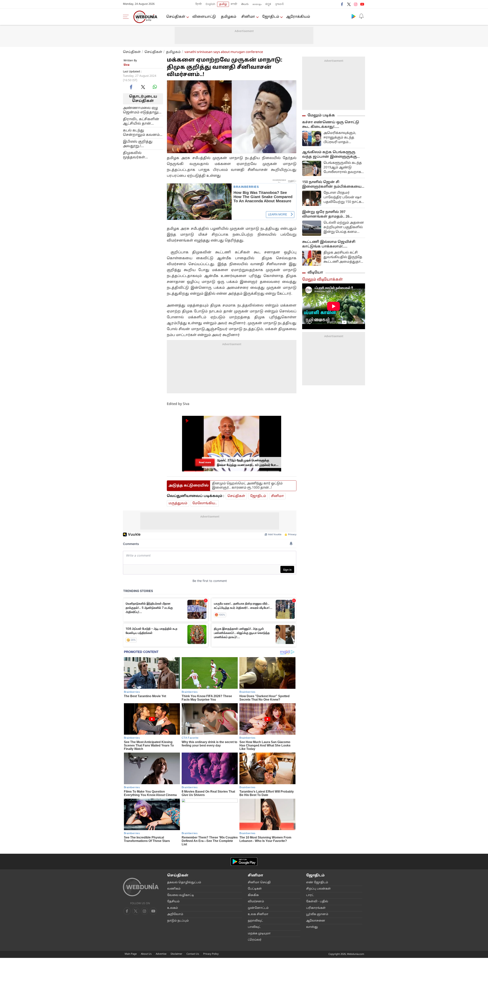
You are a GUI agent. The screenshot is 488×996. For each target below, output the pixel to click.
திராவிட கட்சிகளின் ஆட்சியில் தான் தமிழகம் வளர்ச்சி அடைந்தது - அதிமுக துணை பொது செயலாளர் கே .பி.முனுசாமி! (141, 121)
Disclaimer (176, 954)
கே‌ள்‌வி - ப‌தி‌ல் (317, 901)
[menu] (127, 17)
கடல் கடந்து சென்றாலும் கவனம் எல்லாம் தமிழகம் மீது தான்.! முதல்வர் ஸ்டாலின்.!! (142, 132)
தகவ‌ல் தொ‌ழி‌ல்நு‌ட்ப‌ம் (184, 882)
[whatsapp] (154, 86)
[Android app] (244, 862)
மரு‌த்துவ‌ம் (178, 503)
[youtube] (362, 4)
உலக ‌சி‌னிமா (258, 914)
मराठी (234, 4)
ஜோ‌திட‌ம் (270, 17)
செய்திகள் (175, 17)
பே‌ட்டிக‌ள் (255, 889)
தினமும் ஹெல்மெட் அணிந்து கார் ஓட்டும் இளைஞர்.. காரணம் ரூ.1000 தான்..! (247, 486)
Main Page (131, 954)
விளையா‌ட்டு (204, 17)
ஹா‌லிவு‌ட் (255, 921)
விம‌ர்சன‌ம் (256, 901)
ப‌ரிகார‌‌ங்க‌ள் (316, 908)
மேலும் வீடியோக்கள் (322, 279)
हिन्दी (199, 4)
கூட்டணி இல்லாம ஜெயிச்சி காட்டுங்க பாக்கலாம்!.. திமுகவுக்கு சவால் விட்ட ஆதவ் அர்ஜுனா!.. (331, 244)
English (210, 4)
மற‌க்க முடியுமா (259, 933)
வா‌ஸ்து (312, 927)
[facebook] (342, 4)
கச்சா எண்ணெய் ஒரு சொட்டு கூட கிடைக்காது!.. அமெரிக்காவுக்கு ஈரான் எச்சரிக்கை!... (330, 124)
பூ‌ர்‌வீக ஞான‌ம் (317, 914)
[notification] (361, 16)
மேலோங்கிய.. (204, 503)
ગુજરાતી (279, 4)
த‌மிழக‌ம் (228, 17)
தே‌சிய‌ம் (173, 901)
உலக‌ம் (172, 908)
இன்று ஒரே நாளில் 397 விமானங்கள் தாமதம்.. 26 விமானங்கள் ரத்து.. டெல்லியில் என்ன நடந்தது (332, 214)
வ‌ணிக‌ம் (174, 889)
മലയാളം (257, 4)
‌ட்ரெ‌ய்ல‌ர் (255, 940)
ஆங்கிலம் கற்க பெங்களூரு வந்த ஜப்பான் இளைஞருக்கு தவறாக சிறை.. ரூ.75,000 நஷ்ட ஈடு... (330, 154)
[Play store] (353, 16)
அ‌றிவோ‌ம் (175, 914)
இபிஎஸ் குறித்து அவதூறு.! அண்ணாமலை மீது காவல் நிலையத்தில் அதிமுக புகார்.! (141, 143)
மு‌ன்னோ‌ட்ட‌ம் (258, 908)
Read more (205, 462)
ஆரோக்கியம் (298, 17)
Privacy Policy (211, 954)
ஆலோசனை (315, 921)
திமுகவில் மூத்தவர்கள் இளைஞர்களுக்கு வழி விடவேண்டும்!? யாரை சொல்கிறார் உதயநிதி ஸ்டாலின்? (141, 155)
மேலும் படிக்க (321, 115)
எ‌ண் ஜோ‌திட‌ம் (317, 882)
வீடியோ (315, 272)
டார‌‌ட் (310, 895)
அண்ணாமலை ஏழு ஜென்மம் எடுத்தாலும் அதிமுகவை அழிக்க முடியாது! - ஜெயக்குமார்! (142, 110)
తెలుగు (245, 4)
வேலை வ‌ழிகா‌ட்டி (180, 895)
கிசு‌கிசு (253, 895)
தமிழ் (223, 4)
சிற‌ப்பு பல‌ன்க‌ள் (318, 889)
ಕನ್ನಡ (268, 4)
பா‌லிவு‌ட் (254, 927)
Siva (126, 65)
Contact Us (192, 954)
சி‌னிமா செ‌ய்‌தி (259, 882)
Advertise (161, 954)
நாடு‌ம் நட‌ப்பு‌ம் (178, 921)
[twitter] (349, 4)
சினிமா (248, 17)
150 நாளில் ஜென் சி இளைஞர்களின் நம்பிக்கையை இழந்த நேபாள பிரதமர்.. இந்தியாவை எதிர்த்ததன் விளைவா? (331, 184)
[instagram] (355, 4)
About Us (146, 954)
